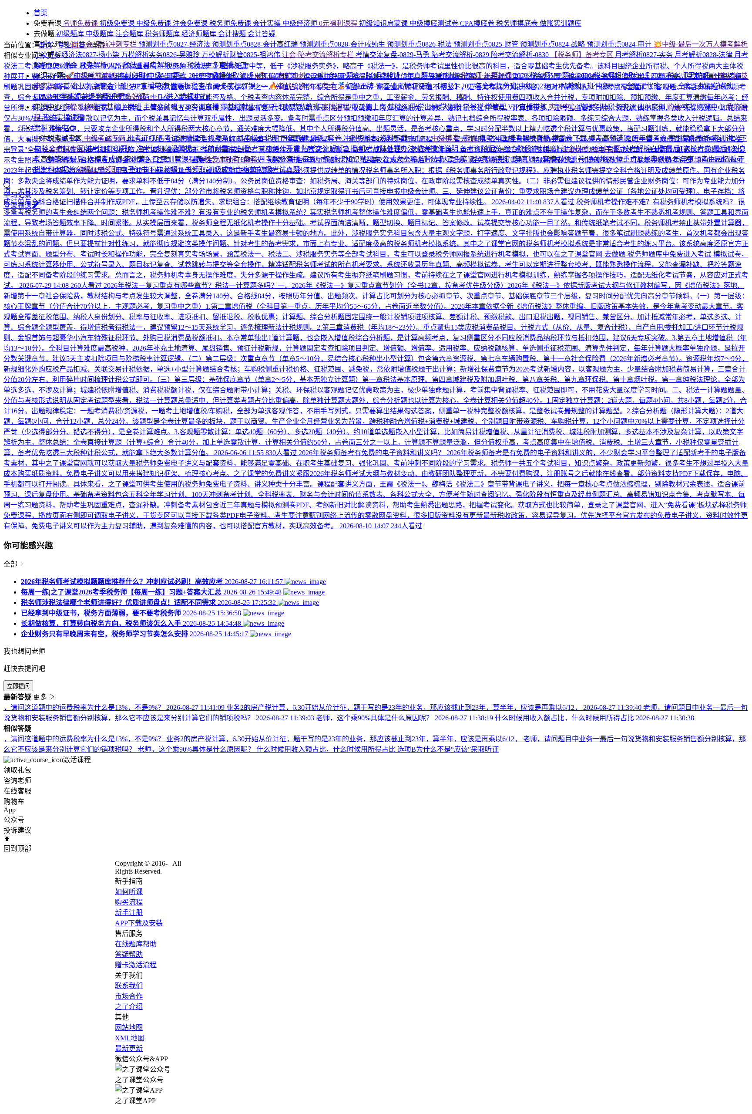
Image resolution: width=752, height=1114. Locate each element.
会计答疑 (261, 33)
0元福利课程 (339, 23)
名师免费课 (80, 23)
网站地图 (129, 1027)
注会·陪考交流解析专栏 (319, 54)
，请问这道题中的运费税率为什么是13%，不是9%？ (84, 739)
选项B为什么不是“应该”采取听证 (448, 749)
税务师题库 (163, 33)
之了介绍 (129, 1006)
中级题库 (100, 33)
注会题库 (130, 33)
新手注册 (129, 912)
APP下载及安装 (139, 923)
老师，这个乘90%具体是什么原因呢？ (197, 749)
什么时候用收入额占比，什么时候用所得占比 (326, 749)
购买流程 (129, 902)
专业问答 (72, 45)
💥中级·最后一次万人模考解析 (700, 44)
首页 (45, 45)
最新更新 (129, 1048)
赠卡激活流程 (136, 965)
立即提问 (18, 686)
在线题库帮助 (136, 944)
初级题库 (70, 33)
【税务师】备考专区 (583, 54)
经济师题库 (199, 33)
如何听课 (129, 891)
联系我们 (129, 985)
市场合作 (129, 996)
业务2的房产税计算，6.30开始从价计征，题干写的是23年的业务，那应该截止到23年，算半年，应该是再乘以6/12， (344, 739)
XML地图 (129, 1038)
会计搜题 (233, 33)
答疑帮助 (129, 954)
